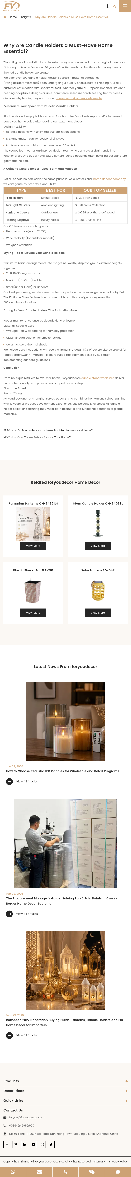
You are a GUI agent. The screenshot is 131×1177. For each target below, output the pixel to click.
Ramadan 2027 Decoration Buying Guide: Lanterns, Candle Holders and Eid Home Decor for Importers (64, 1023)
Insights (25, 17)
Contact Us (13, 1110)
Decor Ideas (13, 1091)
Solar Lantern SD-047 (97, 570)
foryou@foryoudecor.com (26, 1117)
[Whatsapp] (13, 1172)
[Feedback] (118, 1172)
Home (13, 17)
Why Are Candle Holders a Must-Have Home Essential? (72, 17)
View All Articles (26, 781)
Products (11, 1081)
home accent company (109, 179)
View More (33, 546)
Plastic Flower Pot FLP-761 (33, 570)
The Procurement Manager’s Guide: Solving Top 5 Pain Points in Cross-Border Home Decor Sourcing (61, 901)
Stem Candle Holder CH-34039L (98, 504)
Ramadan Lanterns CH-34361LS (33, 504)
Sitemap (99, 1161)
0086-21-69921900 (21, 1126)
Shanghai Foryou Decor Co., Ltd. (42, 1161)
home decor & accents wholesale (79, 98)
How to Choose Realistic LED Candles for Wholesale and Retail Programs (62, 771)
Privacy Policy (118, 1161)
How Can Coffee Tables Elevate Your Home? (41, 437)
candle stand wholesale (97, 378)
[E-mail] (39, 1172)
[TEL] (66, 1172)
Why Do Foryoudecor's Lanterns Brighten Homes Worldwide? (52, 430)
